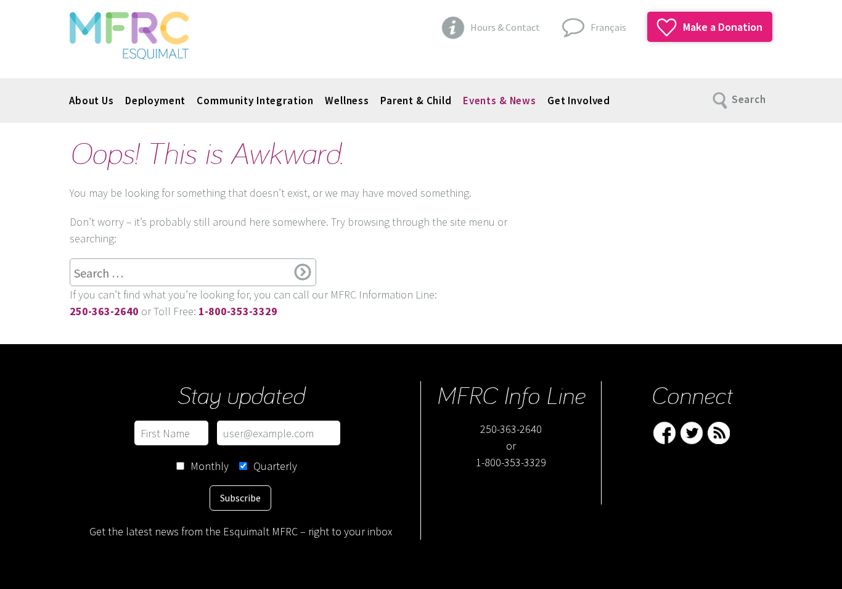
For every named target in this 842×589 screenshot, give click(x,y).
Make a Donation (721, 27)
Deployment (155, 100)
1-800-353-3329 (511, 462)
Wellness (347, 100)
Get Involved (578, 100)
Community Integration (255, 100)
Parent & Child (416, 100)
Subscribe (240, 498)
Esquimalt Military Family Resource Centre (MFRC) (129, 36)
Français (608, 27)
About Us (91, 100)
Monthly (209, 466)
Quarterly (275, 466)
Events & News (499, 100)
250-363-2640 (511, 429)
